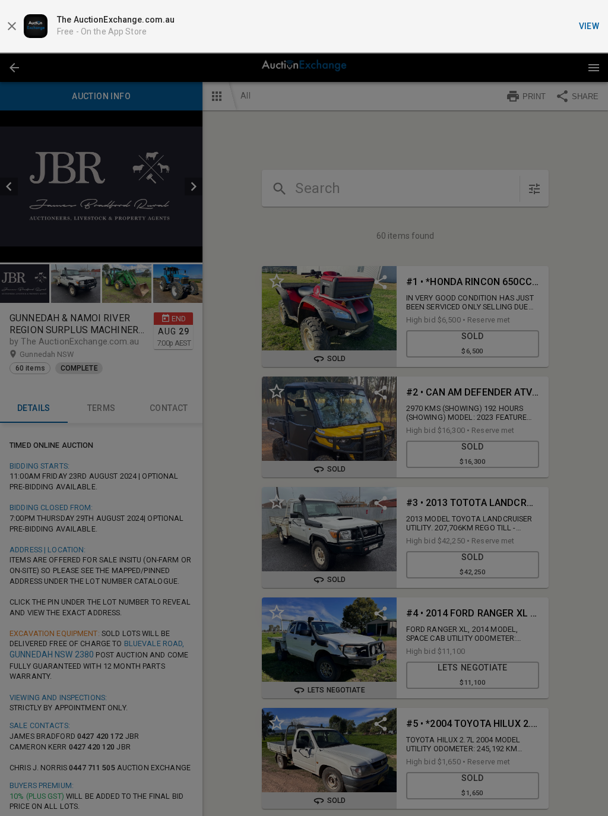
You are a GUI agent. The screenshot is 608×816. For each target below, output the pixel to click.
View (589, 26)
